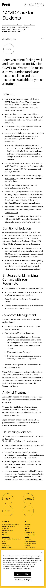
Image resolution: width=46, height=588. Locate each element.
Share (9, 49)
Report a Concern (30, 532)
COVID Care (20, 29)
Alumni (4, 541)
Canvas (27, 526)
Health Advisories (8, 29)
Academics (5, 528)
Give (26, 5)
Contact (7, 511)
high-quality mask (31, 266)
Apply (33, 5)
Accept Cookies (23, 574)
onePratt (27, 528)
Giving (4, 543)
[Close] (41, 552)
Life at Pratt (5, 534)
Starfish (27, 537)
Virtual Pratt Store (30, 547)
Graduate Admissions (8, 526)
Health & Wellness (8, 27)
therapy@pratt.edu (34, 479)
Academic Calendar (30, 543)
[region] (22, 568)
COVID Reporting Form (14, 102)
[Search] (38, 4)
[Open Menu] (42, 4)
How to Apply (7, 498)
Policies (27, 530)
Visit (28, 511)
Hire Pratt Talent (7, 547)
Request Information (28, 498)
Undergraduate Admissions (10, 524)
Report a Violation (30, 534)
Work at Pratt (6, 545)
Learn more (31, 457)
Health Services (22, 27)
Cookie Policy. (27, 568)
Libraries (27, 545)
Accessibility (6, 537)
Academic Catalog (30, 541)
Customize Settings (22, 580)
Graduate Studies (7, 530)
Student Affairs (29, 25)
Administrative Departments (12, 25)
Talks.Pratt (28, 539)
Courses (4, 532)
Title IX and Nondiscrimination (11, 539)
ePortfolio (27, 524)
